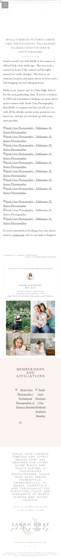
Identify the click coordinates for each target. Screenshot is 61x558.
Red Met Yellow (39, 556)
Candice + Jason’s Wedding (21, 255)
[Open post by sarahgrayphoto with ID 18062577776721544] (18, 349)
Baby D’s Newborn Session (40, 257)
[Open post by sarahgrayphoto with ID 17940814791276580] (42, 317)
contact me (18, 235)
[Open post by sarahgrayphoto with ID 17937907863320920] (42, 349)
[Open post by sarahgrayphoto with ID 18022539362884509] (18, 317)
